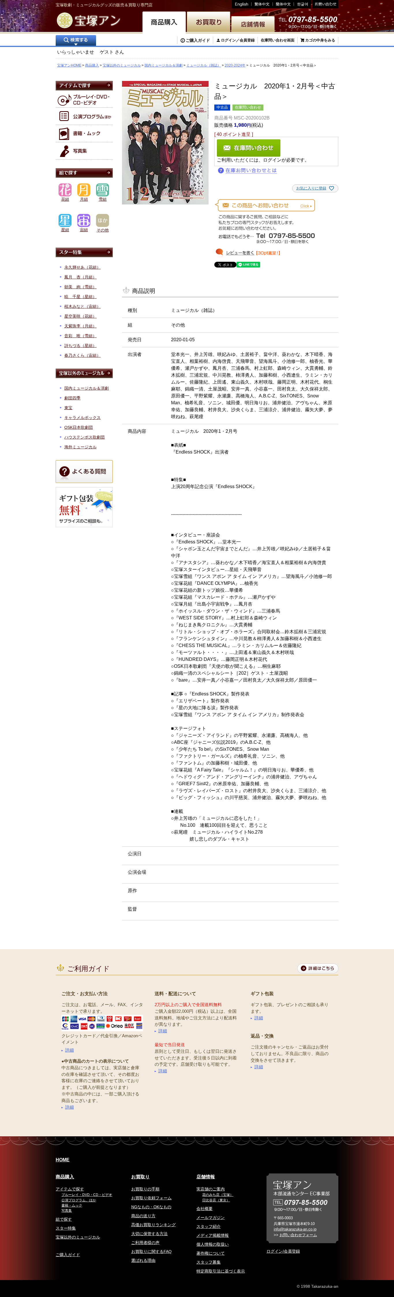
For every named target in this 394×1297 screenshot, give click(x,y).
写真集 (66, 1211)
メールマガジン (210, 1217)
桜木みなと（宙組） (82, 306)
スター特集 (66, 1228)
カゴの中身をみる (320, 40)
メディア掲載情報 (212, 1235)
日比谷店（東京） (216, 1200)
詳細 (69, 1050)
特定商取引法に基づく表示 (220, 1271)
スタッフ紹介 (208, 1226)
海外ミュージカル (80, 447)
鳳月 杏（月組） (80, 277)
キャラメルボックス (82, 417)
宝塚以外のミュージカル (122, 65)
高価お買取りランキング (153, 1224)
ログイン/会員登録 (283, 1251)
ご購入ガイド (198, 40)
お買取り (140, 1176)
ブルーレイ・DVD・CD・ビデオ (86, 1195)
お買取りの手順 (145, 1189)
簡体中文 (283, 4)
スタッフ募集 (208, 1262)
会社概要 (204, 1208)
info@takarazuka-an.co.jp (295, 1229)
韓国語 (302, 4)
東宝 (68, 407)
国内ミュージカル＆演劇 (164, 65)
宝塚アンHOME (69, 65)
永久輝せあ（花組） (82, 267)
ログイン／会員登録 (238, 40)
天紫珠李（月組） (80, 326)
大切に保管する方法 (149, 1233)
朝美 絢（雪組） (80, 287)
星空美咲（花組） (80, 316)
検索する (76, 41)
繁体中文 (262, 4)
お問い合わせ (324, 4)
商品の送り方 (143, 1215)
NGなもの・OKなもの (151, 1207)
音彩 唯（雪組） (80, 335)
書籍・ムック (71, 1205)
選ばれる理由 (143, 1260)
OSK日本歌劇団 (78, 427)
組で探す (64, 1219)
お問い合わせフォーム (298, 1235)
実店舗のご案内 (210, 1189)
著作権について (210, 1253)
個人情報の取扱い (212, 1244)
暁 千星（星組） (80, 296)
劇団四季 (72, 398)
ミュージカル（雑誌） (203, 65)
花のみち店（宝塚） (217, 1195)
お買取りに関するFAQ (151, 1251)
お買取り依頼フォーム (151, 1198)
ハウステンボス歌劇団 (84, 437)
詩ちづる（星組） (80, 345)
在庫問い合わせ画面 (277, 40)
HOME (63, 1159)
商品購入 (92, 65)
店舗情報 (205, 1176)
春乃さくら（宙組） (82, 355)
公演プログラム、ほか (78, 1200)
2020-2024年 (235, 65)
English (242, 4)
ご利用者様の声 (145, 1242)
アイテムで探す (70, 1189)
